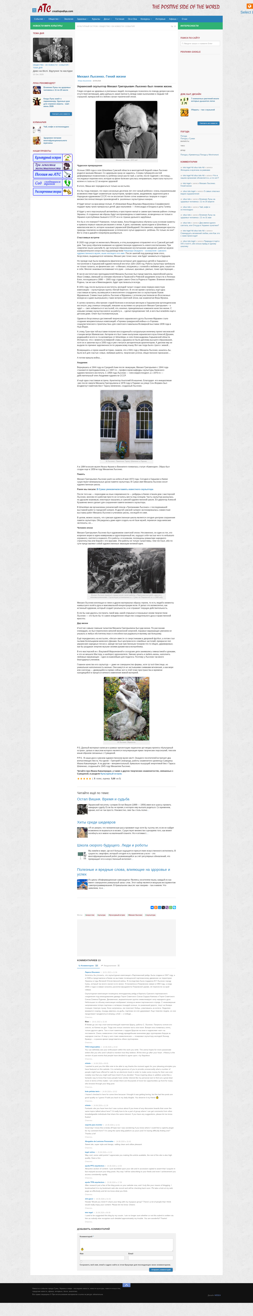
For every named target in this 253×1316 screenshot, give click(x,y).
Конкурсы (145, 19)
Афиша (172, 19)
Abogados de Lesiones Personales (99, 1141)
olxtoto (88, 1063)
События (38, 19)
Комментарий (87, 1236)
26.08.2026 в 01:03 (103, 1199)
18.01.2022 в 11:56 (110, 972)
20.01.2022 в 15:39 (99, 1022)
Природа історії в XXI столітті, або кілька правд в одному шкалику (200, 243)
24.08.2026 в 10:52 (109, 1092)
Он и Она (132, 19)
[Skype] (174, 907)
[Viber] (167, 907)
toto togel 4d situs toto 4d (193, 167)
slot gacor (89, 1199)
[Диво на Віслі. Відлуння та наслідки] (52, 50)
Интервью (160, 19)
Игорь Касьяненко (84, 81)
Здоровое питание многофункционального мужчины (55, 140)
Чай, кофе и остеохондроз (56, 127)
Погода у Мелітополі (209, 155)
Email (130, 1254)
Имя (81, 1254)
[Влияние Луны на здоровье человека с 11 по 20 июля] (37, 90)
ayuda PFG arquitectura (94, 1166)
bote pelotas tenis (92, 1091)
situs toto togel (189, 191)
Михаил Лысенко (135, 915)
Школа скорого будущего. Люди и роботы (112, 845)
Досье (107, 19)
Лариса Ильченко (92, 972)
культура (101, 915)
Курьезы (96, 19)
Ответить (88, 1017)
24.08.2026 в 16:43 (123, 1141)
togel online (90, 1152)
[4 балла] (87, 778)
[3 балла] (84, 778)
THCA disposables (92, 1047)
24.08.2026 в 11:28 (101, 1105)
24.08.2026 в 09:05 (101, 1063)
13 (175, 26)
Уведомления (111, 966)
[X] (163, 907)
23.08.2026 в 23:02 (110, 1047)
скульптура (150, 915)
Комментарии (89, 966)
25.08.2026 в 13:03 (114, 1166)
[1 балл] (78, 778)
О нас (184, 19)
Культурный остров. (111, 774)
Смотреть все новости (61, 114)
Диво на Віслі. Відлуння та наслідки (52, 71)
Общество (53, 19)
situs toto (187, 199)
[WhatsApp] (170, 907)
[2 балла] (81, 778)
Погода (184, 136)
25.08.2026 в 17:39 (114, 1182)
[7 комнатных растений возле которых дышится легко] (184, 101)
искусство (90, 915)
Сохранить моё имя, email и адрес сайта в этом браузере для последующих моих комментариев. (125, 1265)
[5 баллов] (90, 778)
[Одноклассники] (155, 907)
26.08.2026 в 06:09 (103, 1213)
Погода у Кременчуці (190, 155)
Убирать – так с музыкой (203, 110)
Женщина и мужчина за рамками (195, 170)
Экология (68, 19)
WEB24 (218, 1295)
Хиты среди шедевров (96, 822)
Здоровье (81, 19)
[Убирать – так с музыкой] (184, 112)
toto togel (89, 1212)
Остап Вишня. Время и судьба (103, 799)
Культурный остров (87, 26)
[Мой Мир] (159, 907)
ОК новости (117, 26)
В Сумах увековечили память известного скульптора (125, 489)
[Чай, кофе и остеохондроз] (37, 129)
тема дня (37, 68)
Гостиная (119, 19)
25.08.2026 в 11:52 (105, 1152)
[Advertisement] (126, 51)
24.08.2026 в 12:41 (112, 1125)
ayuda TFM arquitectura (94, 1182)
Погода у (188, 138)
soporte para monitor (93, 1125)
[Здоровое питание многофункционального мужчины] (37, 141)
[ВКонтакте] (152, 907)
